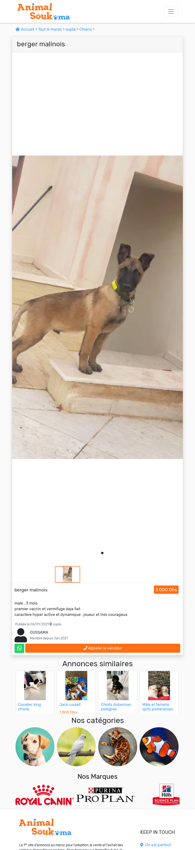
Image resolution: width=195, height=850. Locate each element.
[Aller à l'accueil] (43, 11)
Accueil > (29, 29)
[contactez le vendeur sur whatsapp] (19, 648)
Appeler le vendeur (104, 648)
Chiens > (87, 29)
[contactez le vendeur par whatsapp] (19, 648)
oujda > (72, 29)
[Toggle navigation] (171, 11)
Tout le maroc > (52, 29)
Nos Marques (97, 776)
